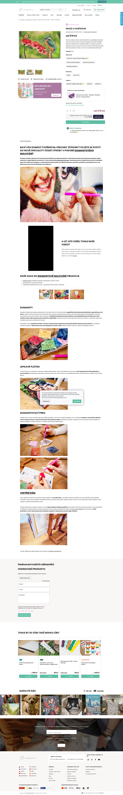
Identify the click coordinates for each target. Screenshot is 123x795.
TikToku (75, 256)
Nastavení (46, 401)
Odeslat (61, 745)
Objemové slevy (71, 776)
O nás (88, 5)
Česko (22, 767)
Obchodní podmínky (72, 769)
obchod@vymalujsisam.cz (59, 759)
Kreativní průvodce (90, 769)
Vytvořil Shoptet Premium (88, 793)
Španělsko (33, 773)
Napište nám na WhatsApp (76, 759)
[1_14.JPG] (46, 292)
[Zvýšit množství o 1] (73, 110)
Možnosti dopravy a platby (76, 105)
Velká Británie (24, 775)
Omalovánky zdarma (91, 774)
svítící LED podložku (77, 509)
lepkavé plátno (27, 281)
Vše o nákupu (81, 5)
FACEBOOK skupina (72, 780)
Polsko (22, 771)
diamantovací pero (63, 160)
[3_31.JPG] (77, 292)
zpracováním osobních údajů (54, 738)
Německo (23, 773)
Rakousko (33, 775)
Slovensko (23, 769)
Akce (50, 776)
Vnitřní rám (27, 493)
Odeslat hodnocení (24, 615)
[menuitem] (21, 15)
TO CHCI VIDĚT (102, 1)
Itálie (32, 771)
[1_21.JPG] (61, 292)
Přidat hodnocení (25, 578)
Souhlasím (77, 401)
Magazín (88, 771)
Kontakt (94, 5)
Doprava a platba (71, 771)
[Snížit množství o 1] (67, 110)
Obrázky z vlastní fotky (54, 771)
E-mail (20, 589)
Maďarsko (33, 767)
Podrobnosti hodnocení (90, 32)
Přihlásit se (76, 10)
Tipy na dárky (52, 780)
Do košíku (86, 122)
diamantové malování (52, 276)
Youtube (100, 691)
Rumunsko (34, 769)
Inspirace (51, 774)
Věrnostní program (72, 778)
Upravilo (99, 793)
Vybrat (29, 676)
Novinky (51, 778)
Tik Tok (88, 691)
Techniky (51, 769)
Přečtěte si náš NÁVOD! (54, 551)
